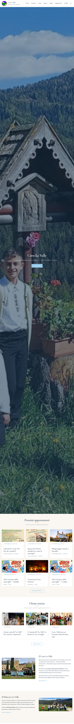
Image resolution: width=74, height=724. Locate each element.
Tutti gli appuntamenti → (37, 590)
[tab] (36, 511)
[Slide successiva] (71, 260)
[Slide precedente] (2, 260)
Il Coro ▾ (27, 3)
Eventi (39, 3)
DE (70, 3)
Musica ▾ (45, 3)
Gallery (51, 3)
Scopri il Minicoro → (7, 712)
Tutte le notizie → (37, 644)
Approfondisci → (43, 680)
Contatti (66, 3)
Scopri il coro (37, 266)
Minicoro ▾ (33, 3)
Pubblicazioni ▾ (58, 3)
